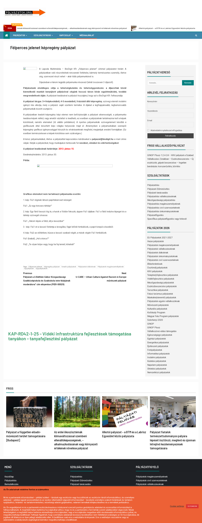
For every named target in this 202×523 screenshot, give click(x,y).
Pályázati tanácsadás (157, 192)
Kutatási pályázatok (156, 361)
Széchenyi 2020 (155, 320)
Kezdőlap (9, 476)
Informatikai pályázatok (158, 353)
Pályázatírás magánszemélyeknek (163, 204)
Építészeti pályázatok (157, 346)
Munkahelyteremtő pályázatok (161, 297)
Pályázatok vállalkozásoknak (161, 249)
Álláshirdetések (154, 264)
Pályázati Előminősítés (158, 189)
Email (149, 120)
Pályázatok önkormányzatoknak (162, 256)
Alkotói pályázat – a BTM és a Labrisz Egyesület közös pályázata (149, 28)
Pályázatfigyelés (155, 215)
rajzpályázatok (41, 268)
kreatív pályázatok (69, 267)
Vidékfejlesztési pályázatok (160, 278)
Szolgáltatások (42, 35)
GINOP (150, 324)
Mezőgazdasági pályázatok (160, 282)
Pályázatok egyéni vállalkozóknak (163, 301)
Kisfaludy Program (156, 312)
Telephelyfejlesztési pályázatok (162, 275)
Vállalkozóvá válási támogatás (161, 331)
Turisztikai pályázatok (157, 290)
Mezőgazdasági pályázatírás (161, 200)
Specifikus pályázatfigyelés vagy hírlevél (167, 219)
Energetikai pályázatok (158, 342)
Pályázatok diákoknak (87, 267)
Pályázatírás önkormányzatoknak (163, 211)
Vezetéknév (152, 111)
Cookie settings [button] (177, 506)
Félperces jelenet (35, 267)
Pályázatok (19, 35)
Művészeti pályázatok (158, 305)
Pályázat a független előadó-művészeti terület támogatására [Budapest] (25, 436)
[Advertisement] (74, 309)
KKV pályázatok (154, 271)
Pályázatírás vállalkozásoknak (161, 196)
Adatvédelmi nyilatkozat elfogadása (166, 130)
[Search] (196, 35)
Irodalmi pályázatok (156, 357)
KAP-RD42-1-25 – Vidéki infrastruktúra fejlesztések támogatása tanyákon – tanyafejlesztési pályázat (69, 336)
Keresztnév (152, 101)
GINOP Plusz (153, 327)
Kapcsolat (65, 35)
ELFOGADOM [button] (192, 506)
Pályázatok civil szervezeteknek (163, 260)
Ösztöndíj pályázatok (157, 267)
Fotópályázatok (154, 350)
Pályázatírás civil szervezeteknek (163, 207)
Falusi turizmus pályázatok (160, 293)
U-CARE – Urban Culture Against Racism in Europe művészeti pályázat (101, 277)
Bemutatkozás (11, 484)
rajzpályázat (29, 268)
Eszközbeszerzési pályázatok (162, 286)
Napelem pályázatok (157, 365)
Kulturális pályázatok (157, 308)
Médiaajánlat (87, 35)
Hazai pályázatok (155, 241)
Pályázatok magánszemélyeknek (111, 267)
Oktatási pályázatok (156, 368)
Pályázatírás (153, 185)
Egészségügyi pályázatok (159, 335)
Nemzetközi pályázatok (158, 372)
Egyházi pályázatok (156, 338)
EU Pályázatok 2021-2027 (159, 237)
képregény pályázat (52, 267)
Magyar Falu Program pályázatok (163, 316)
